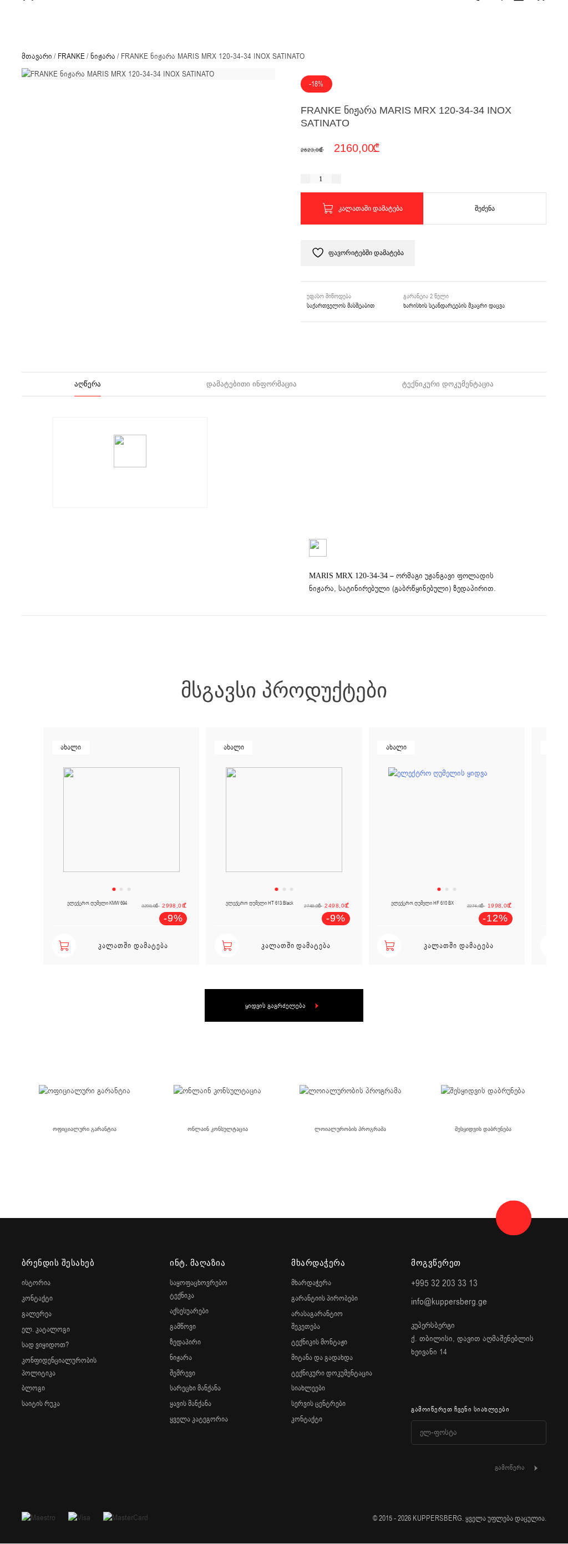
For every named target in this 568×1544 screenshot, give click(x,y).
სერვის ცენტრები (318, 1404)
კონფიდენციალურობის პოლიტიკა (59, 1367)
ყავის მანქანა (190, 1404)
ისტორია (36, 1283)
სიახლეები (308, 1388)
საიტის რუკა (41, 1404)
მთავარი (37, 56)
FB (417, 1381)
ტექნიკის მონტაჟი (319, 1342)
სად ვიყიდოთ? (45, 1345)
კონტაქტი (37, 1298)
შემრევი (182, 1373)
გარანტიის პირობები (324, 1298)
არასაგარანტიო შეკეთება (317, 1320)
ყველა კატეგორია (199, 1419)
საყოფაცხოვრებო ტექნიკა (198, 1289)
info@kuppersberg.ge (449, 1301)
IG (446, 1381)
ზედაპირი (185, 1342)
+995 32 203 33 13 (444, 1283)
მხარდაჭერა (311, 1283)
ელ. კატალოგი (46, 1329)
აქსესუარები (189, 1311)
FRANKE (71, 56)
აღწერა (87, 384)
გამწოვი (183, 1327)
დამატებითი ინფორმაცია (251, 384)
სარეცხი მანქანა (195, 1388)
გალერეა (37, 1314)
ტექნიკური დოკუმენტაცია (448, 384)
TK (475, 1381)
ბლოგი (33, 1388)
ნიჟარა (102, 56)
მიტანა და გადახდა (322, 1358)
